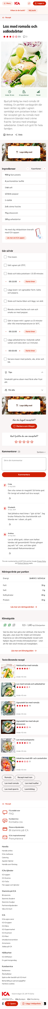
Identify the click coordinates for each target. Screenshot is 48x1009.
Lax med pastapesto (25, 740)
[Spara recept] (13, 665)
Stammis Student (8, 899)
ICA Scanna (6, 878)
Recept (8, 18)
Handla (5, 846)
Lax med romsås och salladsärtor (30, 684)
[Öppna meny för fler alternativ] (13, 669)
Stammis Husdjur (8, 902)
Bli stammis (6, 895)
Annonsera (6, 943)
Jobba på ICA (7, 947)
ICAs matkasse (7, 854)
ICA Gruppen (7, 923)
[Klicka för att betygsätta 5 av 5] (32, 442)
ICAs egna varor (8, 919)
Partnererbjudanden (10, 905)
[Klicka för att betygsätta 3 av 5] (24, 442)
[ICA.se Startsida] (17, 3)
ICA (3, 915)
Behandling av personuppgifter (14, 981)
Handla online (7, 851)
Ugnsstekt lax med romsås (27, 702)
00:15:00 (13, 281)
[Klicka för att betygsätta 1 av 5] (16, 442)
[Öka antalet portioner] (44, 168)
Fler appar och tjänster (10, 885)
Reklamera (6, 971)
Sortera (40, 452)
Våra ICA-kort (7, 909)
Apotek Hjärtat (7, 861)
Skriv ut (9, 135)
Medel (38, 95)
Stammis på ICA (9, 891)
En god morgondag (9, 960)
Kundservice (7, 966)
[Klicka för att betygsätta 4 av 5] (28, 442)
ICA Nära (5, 926)
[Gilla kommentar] (10, 498)
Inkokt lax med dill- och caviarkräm (31, 758)
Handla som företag (9, 864)
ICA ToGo (5, 881)
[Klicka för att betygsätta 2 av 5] (20, 442)
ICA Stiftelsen (7, 957)
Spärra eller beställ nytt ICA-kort (14, 977)
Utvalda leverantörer (10, 940)
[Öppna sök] (29, 3)
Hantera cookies (8, 984)
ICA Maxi (5, 936)
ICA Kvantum (7, 933)
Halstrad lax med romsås (27, 665)
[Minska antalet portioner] (27, 168)
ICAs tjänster (7, 870)
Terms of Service (23, 563)
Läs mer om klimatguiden (22, 651)
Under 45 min (9, 95)
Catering (5, 858)
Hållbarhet (6, 953)
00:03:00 (13, 351)
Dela (20, 135)
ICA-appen (6, 875)
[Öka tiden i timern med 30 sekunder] (20, 282)
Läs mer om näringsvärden (22, 607)
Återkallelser (7, 974)
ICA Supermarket (8, 929)
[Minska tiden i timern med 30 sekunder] (6, 282)
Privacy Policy (41, 561)
